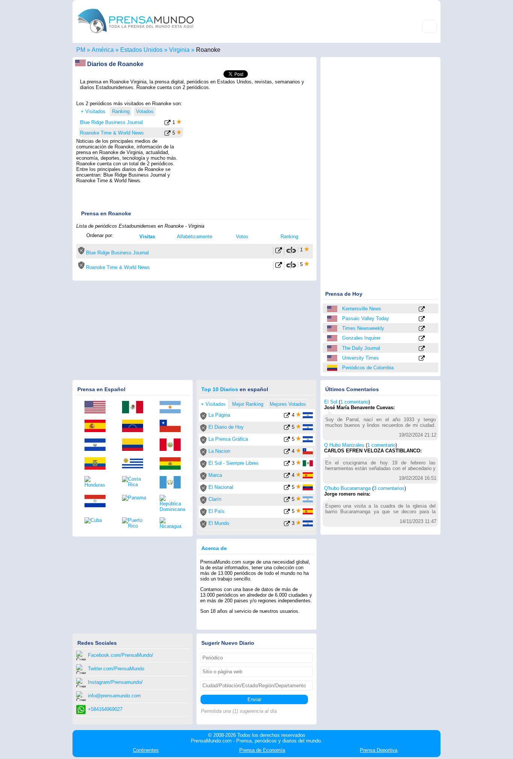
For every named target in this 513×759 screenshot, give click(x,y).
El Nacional (220, 487)
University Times (360, 358)
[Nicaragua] (173, 523)
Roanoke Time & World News (112, 133)
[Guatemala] (173, 483)
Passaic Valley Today (365, 318)
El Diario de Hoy (226, 427)
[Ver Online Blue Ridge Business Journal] (278, 252)
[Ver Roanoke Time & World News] (167, 134)
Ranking (289, 236)
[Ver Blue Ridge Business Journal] (167, 124)
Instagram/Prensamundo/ (115, 682)
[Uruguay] (135, 464)
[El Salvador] (98, 445)
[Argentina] (173, 407)
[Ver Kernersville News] (422, 309)
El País (216, 511)
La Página (219, 415)
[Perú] (173, 445)
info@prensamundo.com (114, 696)
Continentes (146, 750)
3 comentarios (389, 488)
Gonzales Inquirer (361, 338)
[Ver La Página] (287, 416)
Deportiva (378, 750)
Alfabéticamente (194, 236)
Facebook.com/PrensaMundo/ (120, 655)
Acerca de (214, 548)
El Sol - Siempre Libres (233, 463)
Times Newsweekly (363, 328)
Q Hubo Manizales (344, 445)
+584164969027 (105, 709)
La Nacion (219, 451)
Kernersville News (361, 308)
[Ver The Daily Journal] (422, 349)
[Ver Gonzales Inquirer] (422, 338)
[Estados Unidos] (332, 309)
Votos (242, 236)
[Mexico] (135, 407)
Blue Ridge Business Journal (111, 122)
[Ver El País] (287, 513)
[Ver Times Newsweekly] (422, 329)
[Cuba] (98, 520)
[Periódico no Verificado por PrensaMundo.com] (81, 253)
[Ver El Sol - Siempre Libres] (287, 464)
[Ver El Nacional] (287, 488)
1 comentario (354, 402)
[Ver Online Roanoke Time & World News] (278, 266)
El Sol (330, 402)
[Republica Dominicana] (173, 503)
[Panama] (135, 498)
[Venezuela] (135, 426)
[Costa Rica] (135, 481)
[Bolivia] (173, 464)
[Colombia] (332, 368)
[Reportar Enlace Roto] (291, 253)
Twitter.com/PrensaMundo (116, 668)
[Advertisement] (250, 147)
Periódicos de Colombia (368, 367)
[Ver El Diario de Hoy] (287, 428)
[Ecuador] (98, 464)
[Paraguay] (98, 501)
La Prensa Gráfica (228, 439)
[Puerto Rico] (135, 523)
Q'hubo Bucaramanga (347, 488)
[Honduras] (98, 482)
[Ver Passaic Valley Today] (422, 319)
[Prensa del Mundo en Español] (135, 35)
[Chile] (173, 426)
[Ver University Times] (422, 358)
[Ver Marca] (287, 476)
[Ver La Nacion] (287, 452)
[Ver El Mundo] (287, 525)
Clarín (214, 499)
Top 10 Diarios (219, 389)
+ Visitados (93, 111)
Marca (215, 475)
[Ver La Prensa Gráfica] (287, 440)
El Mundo (218, 523)
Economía (262, 750)
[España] (98, 426)
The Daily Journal (361, 348)
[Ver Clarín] (287, 500)
